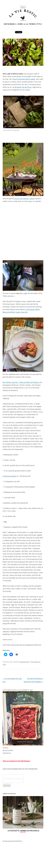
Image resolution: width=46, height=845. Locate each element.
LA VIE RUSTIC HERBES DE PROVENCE (23, 830)
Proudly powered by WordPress (12, 841)
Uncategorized (24, 662)
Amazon (5, 748)
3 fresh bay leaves (10, 476)
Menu (23, 7)
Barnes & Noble (8, 750)
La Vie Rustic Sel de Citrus (22, 87)
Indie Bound (7, 753)
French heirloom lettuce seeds (23, 79)
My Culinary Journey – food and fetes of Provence (21, 382)
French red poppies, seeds (24, 198)
